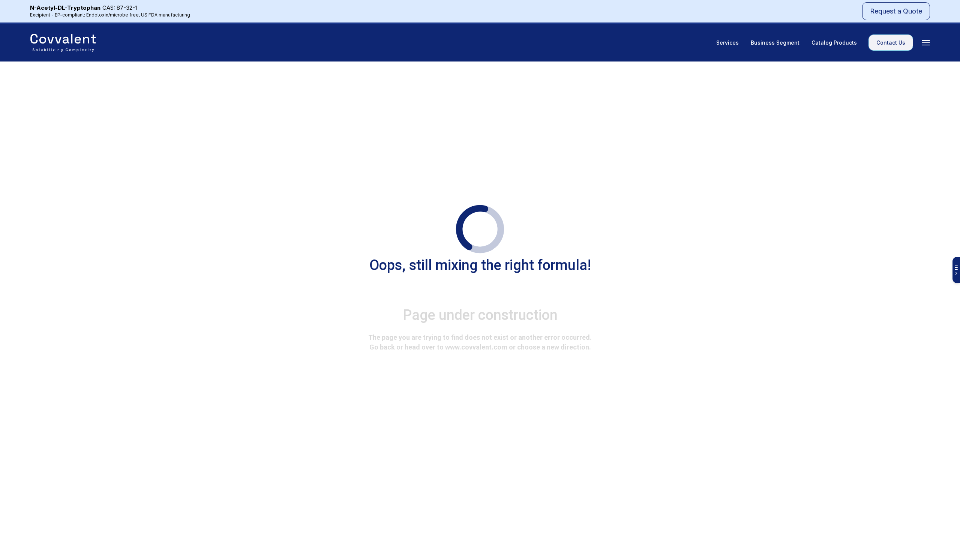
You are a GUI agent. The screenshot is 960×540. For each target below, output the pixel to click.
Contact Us (890, 42)
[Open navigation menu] (926, 42)
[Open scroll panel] (956, 270)
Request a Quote (896, 11)
